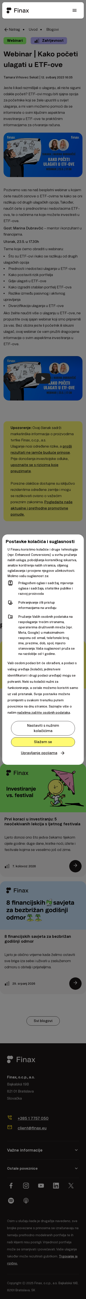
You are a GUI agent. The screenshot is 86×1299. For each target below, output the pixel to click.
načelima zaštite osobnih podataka (43, 712)
